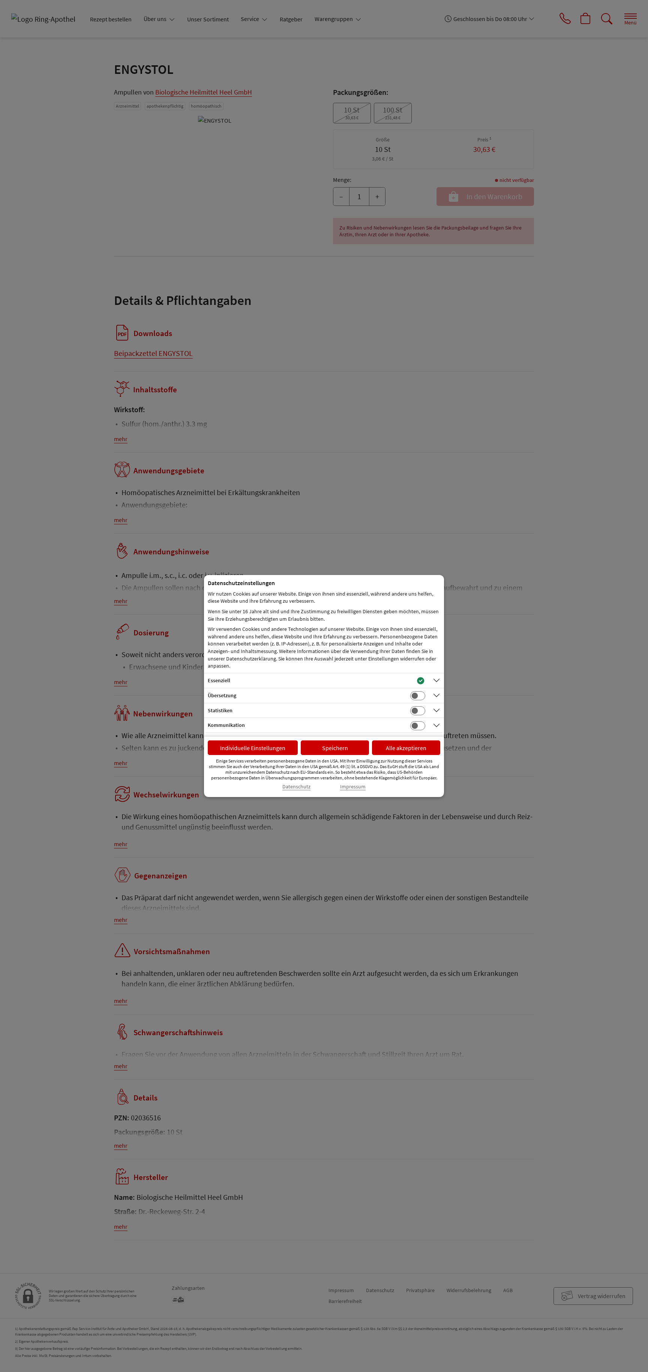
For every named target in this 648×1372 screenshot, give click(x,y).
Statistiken (220, 710)
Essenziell (219, 680)
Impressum (353, 787)
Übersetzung (222, 695)
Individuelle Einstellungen (252, 748)
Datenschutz (296, 787)
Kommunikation (226, 725)
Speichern (335, 748)
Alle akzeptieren (406, 748)
